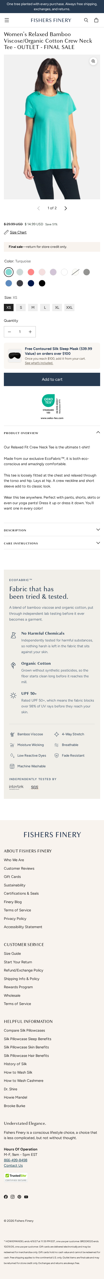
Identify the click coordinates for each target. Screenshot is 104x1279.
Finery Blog (13, 902)
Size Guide (12, 953)
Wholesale (12, 995)
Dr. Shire (10, 1089)
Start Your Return (18, 962)
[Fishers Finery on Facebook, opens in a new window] (5, 1196)
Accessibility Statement (23, 927)
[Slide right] (65, 208)
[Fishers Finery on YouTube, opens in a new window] (26, 1196)
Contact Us (13, 1165)
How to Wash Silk (18, 1072)
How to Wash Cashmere (23, 1080)
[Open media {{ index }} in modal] (52, 127)
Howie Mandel (15, 1097)
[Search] (86, 20)
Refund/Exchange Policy (23, 970)
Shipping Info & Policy (21, 979)
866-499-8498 (15, 1160)
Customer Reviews (19, 868)
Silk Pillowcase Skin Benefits (26, 1047)
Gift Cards (12, 876)
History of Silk (15, 1064)
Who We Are (14, 860)
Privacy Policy (15, 918)
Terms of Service (17, 910)
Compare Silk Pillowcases (24, 1030)
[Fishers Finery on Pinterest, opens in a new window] (19, 1196)
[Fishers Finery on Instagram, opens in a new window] (12, 1196)
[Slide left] (39, 208)
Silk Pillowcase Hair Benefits (26, 1055)
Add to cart (52, 379)
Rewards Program (18, 987)
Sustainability (14, 885)
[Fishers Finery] (51, 20)
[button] (16, 1177)
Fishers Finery (24, 1220)
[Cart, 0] (97, 20)
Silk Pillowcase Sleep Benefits (27, 1039)
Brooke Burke (14, 1106)
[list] (52, 127)
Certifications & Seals (21, 893)
